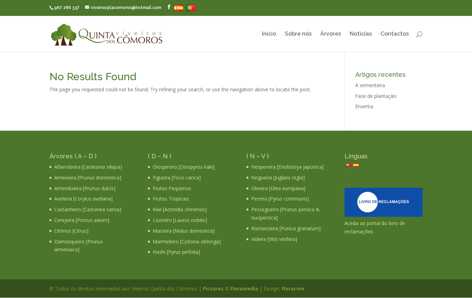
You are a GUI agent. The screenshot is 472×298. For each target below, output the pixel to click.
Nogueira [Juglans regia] (278, 177)
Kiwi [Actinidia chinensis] (180, 209)
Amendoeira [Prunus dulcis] (84, 188)
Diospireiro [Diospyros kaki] (184, 167)
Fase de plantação (375, 96)
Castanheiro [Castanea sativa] (87, 209)
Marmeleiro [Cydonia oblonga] (187, 241)
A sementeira (370, 85)
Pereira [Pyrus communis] (280, 198)
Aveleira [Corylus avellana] (83, 198)
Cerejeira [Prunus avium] (81, 220)
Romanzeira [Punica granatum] (286, 228)
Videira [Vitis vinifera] (274, 239)
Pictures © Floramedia (230, 288)
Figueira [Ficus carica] (177, 177)
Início (269, 34)
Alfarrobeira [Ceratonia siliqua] (88, 167)
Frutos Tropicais (171, 198)
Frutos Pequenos (172, 188)
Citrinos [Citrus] (71, 230)
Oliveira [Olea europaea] (278, 188)
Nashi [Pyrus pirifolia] (176, 252)
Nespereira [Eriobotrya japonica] (287, 167)
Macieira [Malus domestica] (184, 230)
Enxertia (364, 106)
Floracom (292, 288)
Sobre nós (298, 34)
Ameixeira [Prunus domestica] (87, 177)
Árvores (330, 34)
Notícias (361, 34)
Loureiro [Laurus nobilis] (180, 220)
